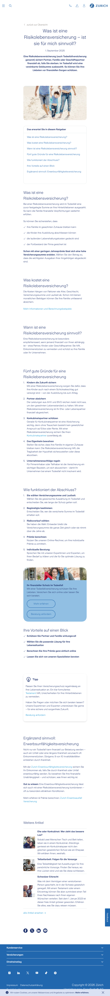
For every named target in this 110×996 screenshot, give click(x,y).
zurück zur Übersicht (37, 24)
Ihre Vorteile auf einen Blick (41, 166)
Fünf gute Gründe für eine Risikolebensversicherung (53, 154)
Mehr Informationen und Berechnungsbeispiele (47, 309)
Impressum (12, 985)
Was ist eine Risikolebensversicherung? (47, 137)
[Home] (99, 6)
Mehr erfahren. (82, 992)
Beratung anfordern (36, 715)
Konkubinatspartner (37, 435)
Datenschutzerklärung (31, 985)
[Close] (103, 992)
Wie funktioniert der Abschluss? (43, 160)
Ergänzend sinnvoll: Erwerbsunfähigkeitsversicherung (54, 171)
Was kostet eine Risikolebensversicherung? (49, 143)
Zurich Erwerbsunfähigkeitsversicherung (51, 767)
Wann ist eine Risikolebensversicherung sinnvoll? (52, 148)
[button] (3, 6)
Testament (31, 693)
